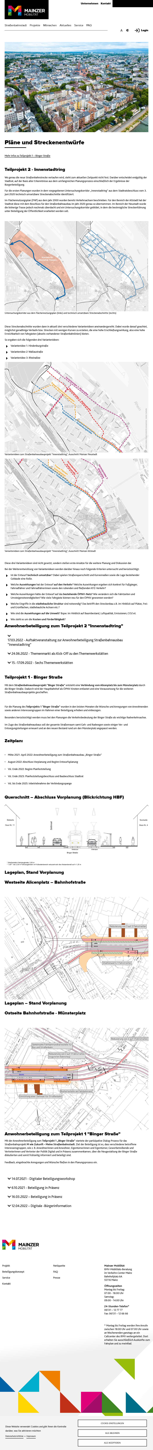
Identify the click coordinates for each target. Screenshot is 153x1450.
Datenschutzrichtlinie (14, 1436)
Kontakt (106, 3)
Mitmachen (50, 25)
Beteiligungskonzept (13, 1271)
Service (78, 25)
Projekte (35, 25)
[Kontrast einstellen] (128, 30)
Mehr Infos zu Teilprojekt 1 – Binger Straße (27, 155)
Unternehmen (89, 3)
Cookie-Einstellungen (112, 1423)
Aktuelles (65, 25)
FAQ (89, 25)
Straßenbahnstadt (16, 25)
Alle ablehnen (112, 1433)
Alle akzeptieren (112, 1443)
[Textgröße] (122, 30)
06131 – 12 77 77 (113, 1309)
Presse (56, 1277)
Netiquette (59, 1265)
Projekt (6, 1265)
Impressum (31, 1436)
